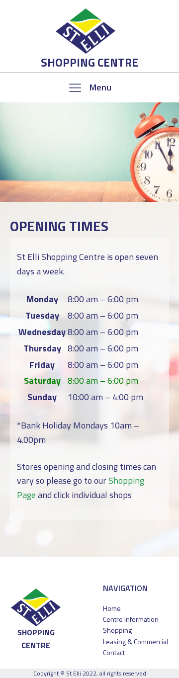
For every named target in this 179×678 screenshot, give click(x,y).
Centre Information (131, 619)
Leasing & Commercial (135, 641)
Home (112, 608)
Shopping (117, 630)
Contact (114, 652)
